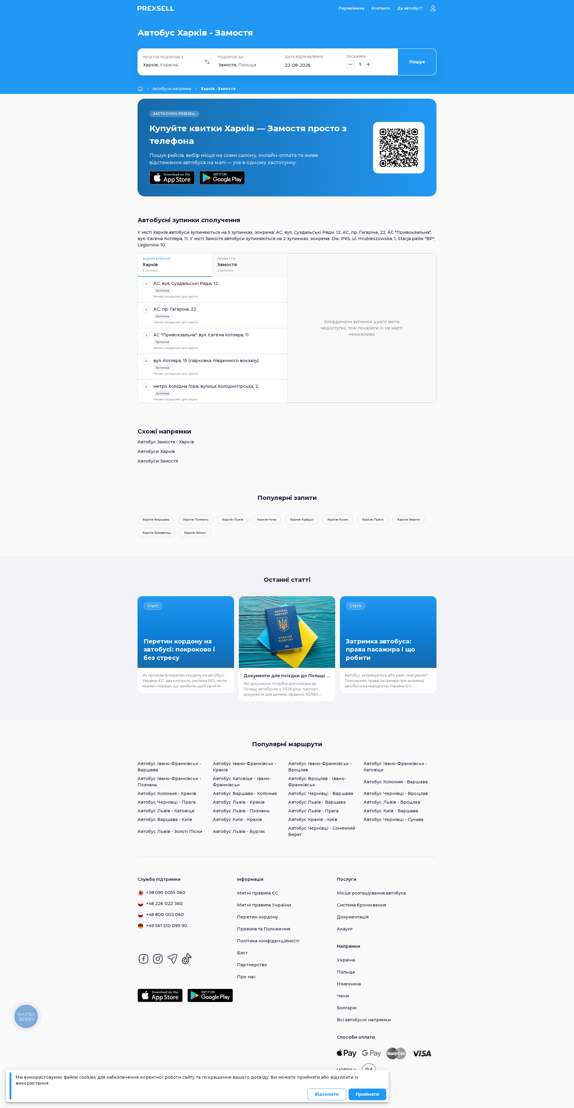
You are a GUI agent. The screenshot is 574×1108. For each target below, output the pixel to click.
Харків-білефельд (156, 533)
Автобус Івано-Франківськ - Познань (169, 781)
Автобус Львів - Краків (239, 802)
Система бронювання (361, 905)
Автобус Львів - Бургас (239, 831)
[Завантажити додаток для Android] (222, 177)
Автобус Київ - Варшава (391, 811)
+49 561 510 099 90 (166, 925)
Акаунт (345, 929)
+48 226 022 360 (164, 903)
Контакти (381, 8)
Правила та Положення (263, 929)
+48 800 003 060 (165, 914)
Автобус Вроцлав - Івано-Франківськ (317, 781)
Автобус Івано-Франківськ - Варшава (169, 767)
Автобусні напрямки (171, 88)
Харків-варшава (156, 519)
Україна (346, 960)
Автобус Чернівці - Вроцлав (396, 793)
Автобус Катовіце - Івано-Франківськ (242, 781)
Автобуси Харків (156, 451)
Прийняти (367, 1094)
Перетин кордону (257, 917)
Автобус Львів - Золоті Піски (170, 831)
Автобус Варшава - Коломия (245, 793)
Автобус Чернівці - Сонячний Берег (321, 831)
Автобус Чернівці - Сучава (393, 819)
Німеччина (349, 984)
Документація (353, 917)
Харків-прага (373, 519)
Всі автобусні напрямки (364, 1019)
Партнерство (252, 964)
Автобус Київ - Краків (237, 819)
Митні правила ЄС (257, 893)
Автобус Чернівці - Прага (167, 802)
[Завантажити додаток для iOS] (172, 177)
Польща (346, 972)
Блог (242, 953)
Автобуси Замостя (158, 461)
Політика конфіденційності (268, 941)
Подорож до (231, 57)
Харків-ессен (337, 519)
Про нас (246, 976)
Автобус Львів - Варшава (317, 802)
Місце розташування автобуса (371, 893)
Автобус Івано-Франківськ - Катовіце (395, 767)
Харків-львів (232, 519)
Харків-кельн (195, 533)
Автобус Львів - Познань (241, 811)
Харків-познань (195, 519)
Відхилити (327, 1094)
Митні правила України (264, 905)
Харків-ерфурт (302, 519)
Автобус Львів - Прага (313, 811)
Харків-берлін (408, 519)
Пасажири (356, 57)
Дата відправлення (304, 57)
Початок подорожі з (163, 57)
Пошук (417, 62)
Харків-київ (266, 519)
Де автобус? (409, 8)
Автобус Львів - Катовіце (166, 811)
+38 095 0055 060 (165, 892)
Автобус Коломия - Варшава (396, 782)
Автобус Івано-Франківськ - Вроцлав (320, 767)
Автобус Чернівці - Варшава (320, 793)
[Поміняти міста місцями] (207, 62)
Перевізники (351, 8)
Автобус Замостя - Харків (166, 442)
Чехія (343, 996)
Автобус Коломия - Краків (167, 793)
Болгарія (347, 1008)
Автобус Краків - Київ (312, 819)
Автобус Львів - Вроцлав (392, 802)
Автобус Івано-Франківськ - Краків (245, 767)
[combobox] (143, 65)
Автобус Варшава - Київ (165, 819)
